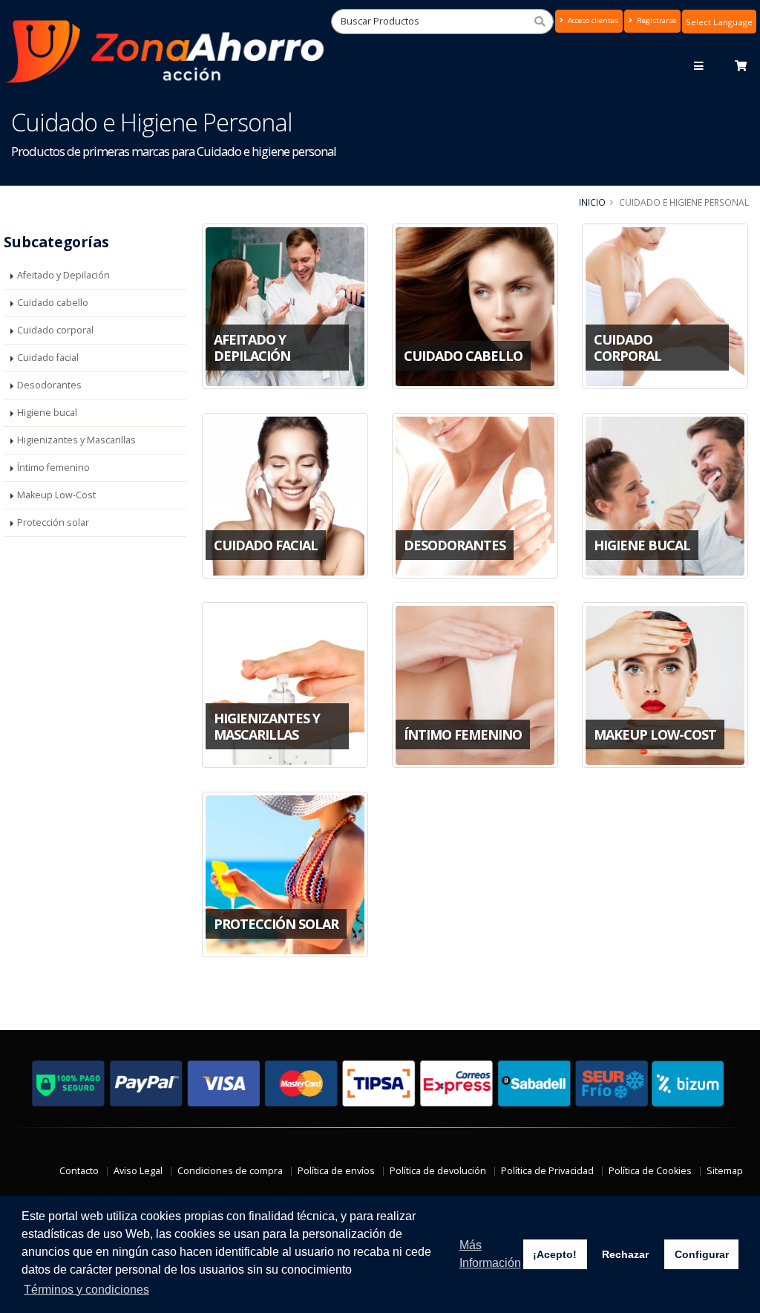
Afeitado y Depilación (63, 275)
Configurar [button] (702, 1254)
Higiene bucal (47, 412)
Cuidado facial (48, 357)
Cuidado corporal (55, 330)
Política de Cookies (650, 1170)
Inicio (592, 202)
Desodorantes (49, 385)
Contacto (79, 1170)
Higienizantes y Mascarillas (76, 440)
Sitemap (725, 1170)
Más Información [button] (490, 1254)
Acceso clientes (592, 20)
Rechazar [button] (625, 1254)
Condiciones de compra (230, 1170)
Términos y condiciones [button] (86, 1289)
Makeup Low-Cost (56, 495)
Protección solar (53, 522)
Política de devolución (438, 1170)
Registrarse (655, 20)
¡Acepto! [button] (555, 1254)
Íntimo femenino (53, 467)
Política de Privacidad (547, 1170)
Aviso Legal (138, 1170)
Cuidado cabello (52, 302)
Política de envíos (336, 1170)
